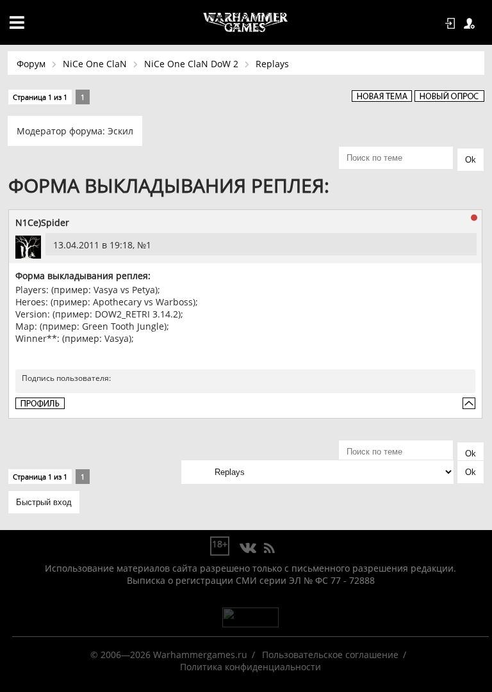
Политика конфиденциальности (250, 667)
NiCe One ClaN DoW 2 (191, 64)
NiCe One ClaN (95, 64)
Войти (452, 24)
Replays (272, 64)
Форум (31, 64)
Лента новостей (269, 548)
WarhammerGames (246, 22)
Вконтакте (248, 548)
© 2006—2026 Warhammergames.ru (168, 654)
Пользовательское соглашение (330, 654)
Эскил (120, 131)
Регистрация (471, 24)
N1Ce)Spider (42, 222)
